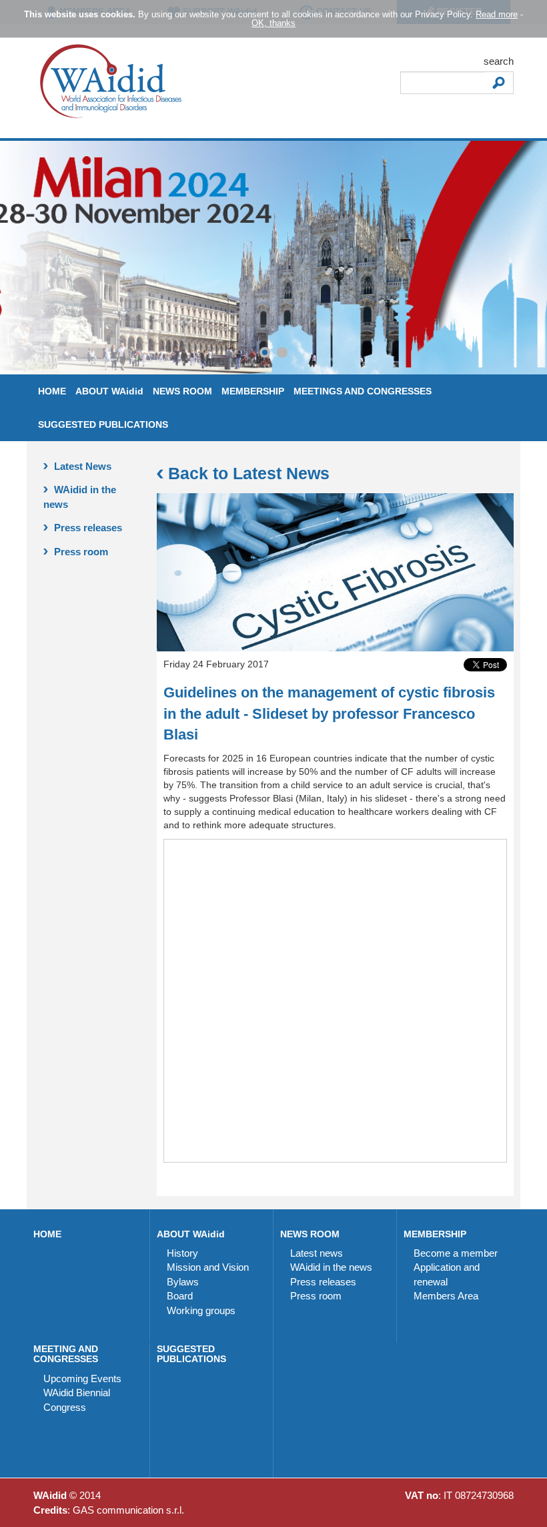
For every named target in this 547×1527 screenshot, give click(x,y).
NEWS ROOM (182, 391)
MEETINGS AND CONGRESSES (363, 391)
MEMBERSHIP (252, 391)
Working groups (201, 1310)
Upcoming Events (82, 1378)
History (182, 1253)
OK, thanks (273, 23)
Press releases (86, 527)
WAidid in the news (79, 496)
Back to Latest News (246, 473)
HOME (52, 391)
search (499, 61)
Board (180, 1295)
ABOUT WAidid (109, 391)
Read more (497, 14)
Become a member (456, 1253)
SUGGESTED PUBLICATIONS (103, 424)
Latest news (316, 1253)
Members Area (446, 1295)
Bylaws (183, 1281)
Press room (79, 551)
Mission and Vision (208, 1267)
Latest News (81, 466)
